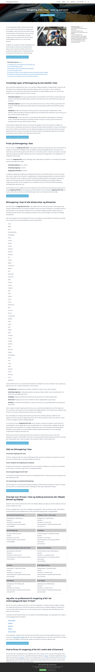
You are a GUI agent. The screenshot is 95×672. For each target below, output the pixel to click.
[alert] (47, 667)
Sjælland (73, 1)
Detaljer (59, 667)
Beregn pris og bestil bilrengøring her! (17, 57)
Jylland (63, 1)
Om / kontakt (80, 1)
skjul (21, 62)
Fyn (68, 1)
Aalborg (10, 629)
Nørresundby (11, 620)
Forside (58, 1)
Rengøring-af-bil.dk (12, 2)
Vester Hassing (12, 631)
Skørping (10, 626)
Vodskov (10, 623)
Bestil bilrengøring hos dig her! (47, 15)
